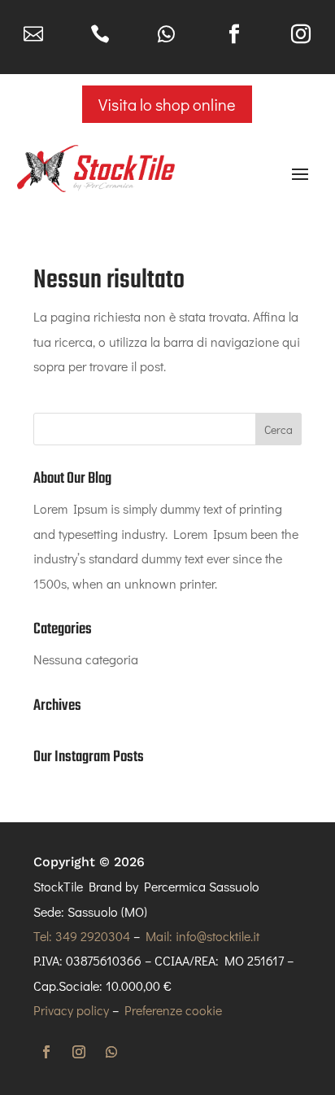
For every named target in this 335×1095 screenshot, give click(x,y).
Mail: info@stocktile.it (202, 935)
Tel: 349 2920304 (81, 935)
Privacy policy (71, 1009)
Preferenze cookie (173, 1009)
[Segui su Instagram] (79, 1052)
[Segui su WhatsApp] (111, 1052)
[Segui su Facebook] (46, 1052)
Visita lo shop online (167, 104)
